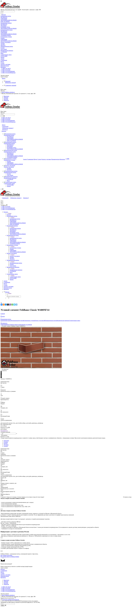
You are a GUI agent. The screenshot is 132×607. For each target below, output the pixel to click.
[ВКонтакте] (1, 304)
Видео (2, 572)
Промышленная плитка (16, 263)
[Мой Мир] (6, 304)
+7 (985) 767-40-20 (6, 68)
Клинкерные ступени (15, 247)
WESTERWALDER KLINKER (15, 324)
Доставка (6, 444)
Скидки (6, 446)
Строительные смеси (15, 276)
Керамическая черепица (16, 270)
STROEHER (4, 324)
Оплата (5, 443)
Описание (6, 440)
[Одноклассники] (4, 304)
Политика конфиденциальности (10, 599)
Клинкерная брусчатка (16, 238)
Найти (2, 605)
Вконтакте (6, 96)
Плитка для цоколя (15, 256)
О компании (4, 570)
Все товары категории (6, 555)
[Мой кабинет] (1, 199)
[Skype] (14, 304)
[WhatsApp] (12, 304)
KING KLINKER (27, 324)
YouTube (6, 99)
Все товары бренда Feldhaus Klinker (10, 556)
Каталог (9, 214)
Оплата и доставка (5, 574)
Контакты (3, 577)
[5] (66, 377)
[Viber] (10, 304)
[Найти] (2, 13)
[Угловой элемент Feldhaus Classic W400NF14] (31, 368)
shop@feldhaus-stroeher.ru (8, 92)
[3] (66, 374)
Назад (9, 213)
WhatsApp (6, 100)
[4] (66, 376)
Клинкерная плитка (15, 218)
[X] (8, 304)
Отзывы (6, 442)
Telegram (6, 97)
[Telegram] (16, 304)
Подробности (4, 430)
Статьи (2, 573)
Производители (5, 576)
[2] (66, 373)
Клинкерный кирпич (15, 228)
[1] (66, 372)
